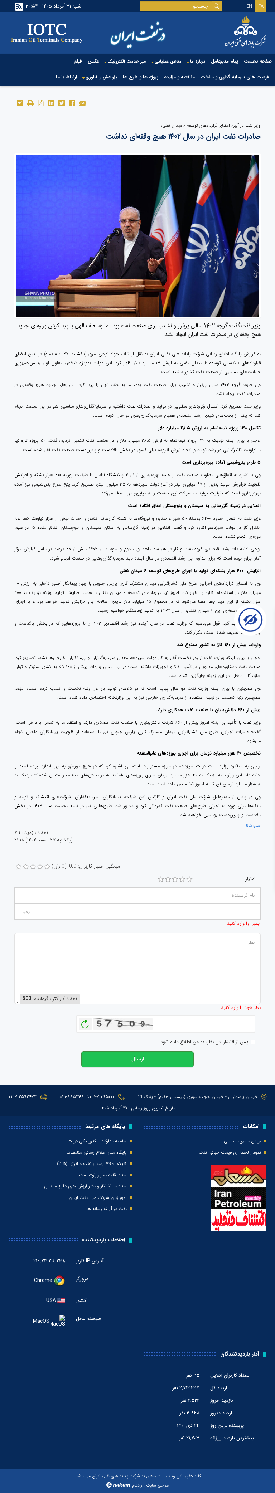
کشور (81, 1300)
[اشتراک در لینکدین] (51, 102)
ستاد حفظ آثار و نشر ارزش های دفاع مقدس (85, 1186)
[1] (161, 879)
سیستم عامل (88, 1318)
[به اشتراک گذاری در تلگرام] (20, 102)
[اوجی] (137, 235)
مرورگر (82, 1279)
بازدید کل (219, 1388)
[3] (175, 879)
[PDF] (40, 102)
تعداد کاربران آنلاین (229, 1375)
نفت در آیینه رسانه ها (107, 1209)
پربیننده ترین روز (227, 1425)
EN (249, 6)
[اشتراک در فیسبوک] (72, 102)
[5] (189, 879)
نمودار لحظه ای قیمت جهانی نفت (230, 1152)
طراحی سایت (157, 1485)
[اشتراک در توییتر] (61, 102)
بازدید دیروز (222, 1413)
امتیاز (250, 879)
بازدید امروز (221, 1400)
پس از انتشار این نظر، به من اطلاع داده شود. (203, 1042)
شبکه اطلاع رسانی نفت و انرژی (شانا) (92, 1163)
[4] (182, 879)
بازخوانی (85, 1022)
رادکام (137, 1485)
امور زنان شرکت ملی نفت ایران (98, 1197)
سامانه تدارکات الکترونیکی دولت (97, 1141)
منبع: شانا (253, 826)
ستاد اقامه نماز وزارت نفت (103, 1175)
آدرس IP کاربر (89, 1261)
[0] (18, 867)
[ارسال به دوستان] (82, 102)
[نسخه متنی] (30, 102)
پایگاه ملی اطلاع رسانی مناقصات (96, 1152)
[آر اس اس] (19, 7)
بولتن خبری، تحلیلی (242, 1141)
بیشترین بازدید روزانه (232, 1438)
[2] (168, 879)
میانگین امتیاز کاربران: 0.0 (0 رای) (86, 866)
